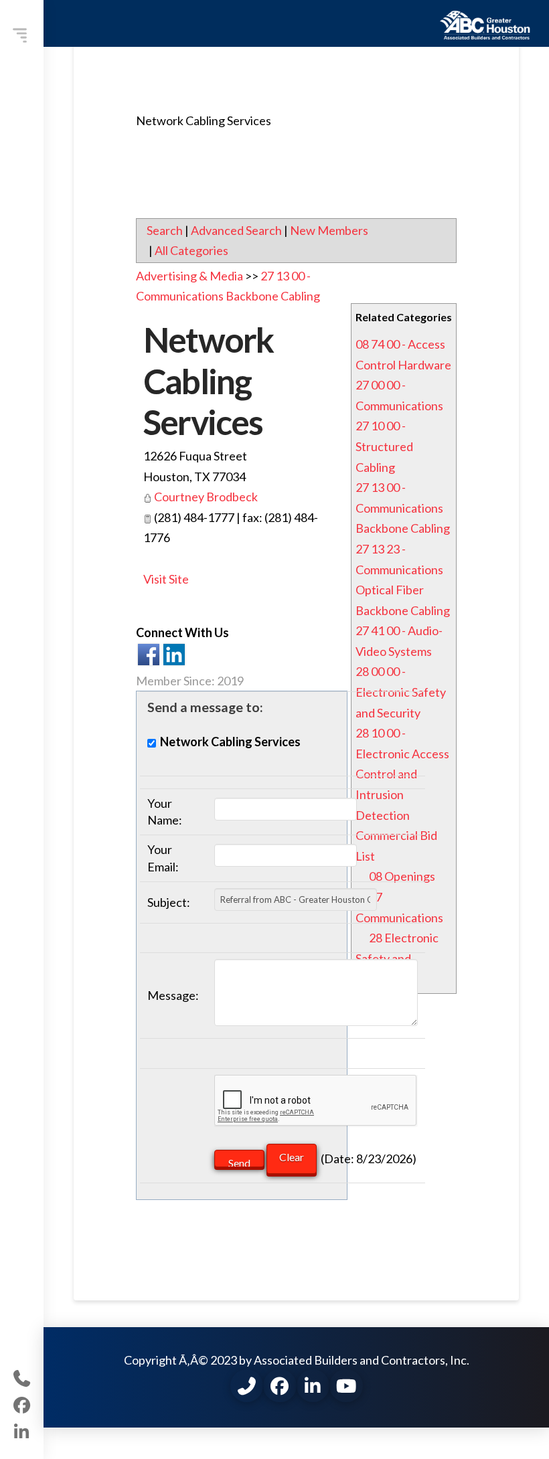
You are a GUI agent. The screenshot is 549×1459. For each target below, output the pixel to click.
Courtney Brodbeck (206, 496)
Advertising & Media (189, 275)
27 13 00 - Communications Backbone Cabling (403, 507)
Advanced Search (236, 230)
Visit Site (166, 579)
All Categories (191, 250)
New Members (329, 230)
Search (165, 230)
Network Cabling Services (208, 380)
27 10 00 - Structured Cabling (384, 446)
